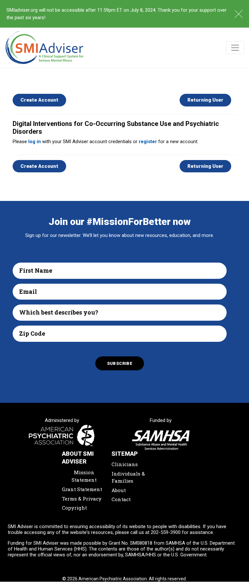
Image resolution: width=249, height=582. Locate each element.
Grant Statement (82, 489)
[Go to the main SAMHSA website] (161, 440)
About (119, 490)
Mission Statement (84, 476)
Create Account (39, 100)
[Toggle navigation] (235, 47)
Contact (121, 499)
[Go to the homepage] (44, 48)
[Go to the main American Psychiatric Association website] (62, 436)
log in (34, 141)
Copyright (74, 507)
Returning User (205, 100)
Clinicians (125, 464)
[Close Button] (238, 14)
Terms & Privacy (81, 498)
